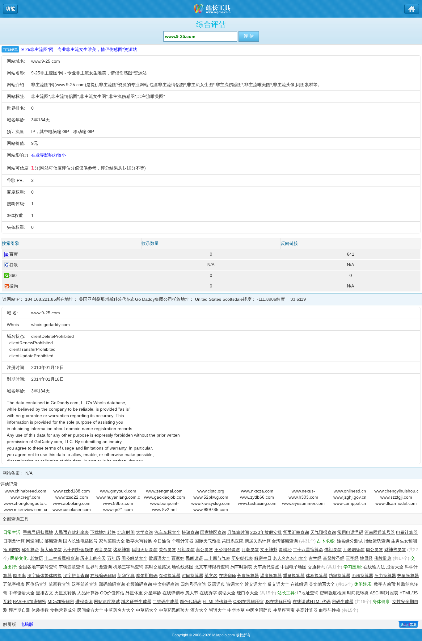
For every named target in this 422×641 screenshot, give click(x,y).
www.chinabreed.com (25, 490)
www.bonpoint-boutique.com (164, 503)
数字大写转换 (139, 540)
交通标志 (316, 566)
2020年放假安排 (266, 532)
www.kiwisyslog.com (210, 503)
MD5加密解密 (61, 601)
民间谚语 (194, 558)
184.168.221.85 (40, 299)
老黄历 (36, 558)
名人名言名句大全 (290, 558)
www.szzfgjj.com (396, 497)
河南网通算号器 (380, 532)
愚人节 (191, 592)
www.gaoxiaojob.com (164, 497)
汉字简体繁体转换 (44, 575)
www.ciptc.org (210, 490)
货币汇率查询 (296, 532)
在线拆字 (208, 592)
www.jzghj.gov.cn (349, 497)
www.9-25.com (45, 61)
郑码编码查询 (112, 584)
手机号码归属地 (38, 532)
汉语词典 (216, 584)
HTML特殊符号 (217, 601)
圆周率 (19, 575)
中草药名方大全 (119, 610)
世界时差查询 (99, 566)
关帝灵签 (167, 549)
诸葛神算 (121, 549)
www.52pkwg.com (210, 497)
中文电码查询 (166, 584)
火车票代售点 (266, 566)
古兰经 (315, 558)
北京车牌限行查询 (212, 566)
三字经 (352, 558)
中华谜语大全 (22, 592)
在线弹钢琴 (173, 592)
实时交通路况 (158, 566)
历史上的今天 (93, 558)
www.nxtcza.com (257, 490)
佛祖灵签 (333, 549)
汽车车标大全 (167, 532)
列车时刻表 (241, 566)
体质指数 (40, 610)
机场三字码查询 (128, 566)
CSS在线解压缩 (248, 601)
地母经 (366, 558)
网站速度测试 (107, 601)
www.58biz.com (118, 503)
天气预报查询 (323, 532)
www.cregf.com (25, 497)
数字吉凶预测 (387, 584)
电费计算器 (407, 532)
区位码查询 (37, 584)
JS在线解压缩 (278, 601)
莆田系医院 (232, 540)
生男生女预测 (404, 540)
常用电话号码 (350, 532)
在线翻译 (227, 575)
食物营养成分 (63, 610)
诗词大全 (234, 584)
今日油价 (162, 540)
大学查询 (144, 532)
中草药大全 (147, 610)
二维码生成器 (166, 601)
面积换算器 (362, 575)
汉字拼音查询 (76, 575)
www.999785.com (210, 509)
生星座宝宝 (284, 610)
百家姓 (177, 558)
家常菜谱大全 (112, 540)
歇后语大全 (159, 558)
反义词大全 (278, 584)
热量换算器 (408, 575)
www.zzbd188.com (71, 490)
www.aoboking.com (72, 503)
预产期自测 (19, 610)
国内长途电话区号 (80, 540)
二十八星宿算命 (308, 549)
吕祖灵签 (186, 549)
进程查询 (84, 601)
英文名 (211, 575)
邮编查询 (53, 540)
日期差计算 (14, 540)
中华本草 (236, 610)
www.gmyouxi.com (118, 490)
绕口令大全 (247, 592)
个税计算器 (182, 540)
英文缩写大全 (322, 584)
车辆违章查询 (72, 566)
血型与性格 (329, 610)
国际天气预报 (208, 540)
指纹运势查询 (377, 540)
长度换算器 (248, 575)
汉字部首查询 (85, 584)
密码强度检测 (333, 592)
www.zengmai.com (164, 490)
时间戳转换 (358, 592)
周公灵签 (374, 549)
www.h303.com (303, 497)
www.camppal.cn (349, 503)
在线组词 (299, 584)
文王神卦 (268, 549)
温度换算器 (271, 575)
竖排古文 (44, 592)
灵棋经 (285, 549)
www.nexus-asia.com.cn (303, 491)
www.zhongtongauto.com (25, 503)
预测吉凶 (11, 549)
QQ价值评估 (112, 592)
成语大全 (394, 566)
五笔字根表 (14, 584)
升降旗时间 (238, 532)
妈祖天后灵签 (145, 549)
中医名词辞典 (259, 610)
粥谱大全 (217, 610)
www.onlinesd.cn (350, 490)
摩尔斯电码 (147, 575)
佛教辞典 (382, 558)
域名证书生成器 (136, 601)
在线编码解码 (103, 575)
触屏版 (9, 624)
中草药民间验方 (174, 610)
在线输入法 (374, 566)
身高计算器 (307, 610)
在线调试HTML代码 (312, 601)
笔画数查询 (59, 584)
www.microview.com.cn (25, 509)
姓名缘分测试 (350, 540)
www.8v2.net (164, 509)
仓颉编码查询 (139, 584)
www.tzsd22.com (71, 497)
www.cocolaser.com (72, 509)
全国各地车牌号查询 (38, 566)
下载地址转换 (103, 532)
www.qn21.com (118, 509)
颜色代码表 (190, 601)
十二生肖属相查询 (61, 558)
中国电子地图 (293, 566)
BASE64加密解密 (29, 601)
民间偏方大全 (90, 610)
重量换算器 (294, 575)
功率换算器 (339, 575)
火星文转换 (65, 592)
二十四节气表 (217, 558)
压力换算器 (385, 575)
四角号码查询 (193, 584)
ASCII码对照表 (384, 592)
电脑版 (26, 624)
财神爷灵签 (395, 549)
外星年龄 (152, 592)
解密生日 (263, 558)
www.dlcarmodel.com (396, 503)
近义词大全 (255, 584)
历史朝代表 (242, 558)
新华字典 (126, 575)
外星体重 (134, 592)
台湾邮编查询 (285, 540)
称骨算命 (30, 549)
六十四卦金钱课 (78, 549)
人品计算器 (88, 592)
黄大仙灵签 (51, 549)
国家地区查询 (213, 532)
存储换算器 (169, 575)
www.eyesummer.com (303, 503)
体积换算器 (316, 575)
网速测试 (34, 540)
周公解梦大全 (134, 558)
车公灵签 (204, 549)
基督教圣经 (333, 558)
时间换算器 (192, 575)
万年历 (113, 558)
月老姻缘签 (354, 549)
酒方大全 (199, 610)
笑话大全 (226, 592)
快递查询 (190, 532)
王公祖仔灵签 (227, 549)
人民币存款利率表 (71, 532)
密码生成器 (342, 601)
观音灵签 (103, 549)
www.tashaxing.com (257, 503)
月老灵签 (250, 549)
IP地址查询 (308, 592)
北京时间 (126, 532)
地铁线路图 (182, 566)
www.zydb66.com (257, 497)
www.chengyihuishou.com (396, 490)
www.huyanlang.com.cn (118, 497)
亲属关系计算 (258, 540)
